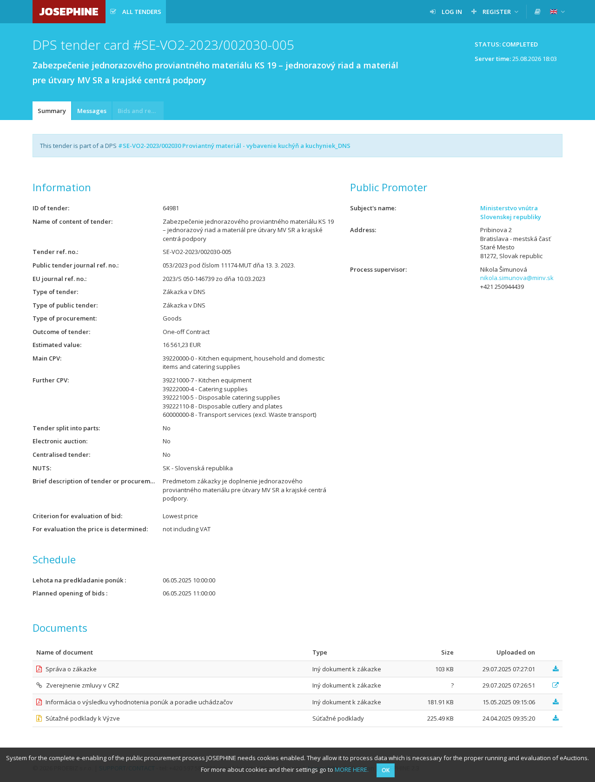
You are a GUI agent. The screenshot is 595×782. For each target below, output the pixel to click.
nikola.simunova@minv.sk (517, 278)
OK (386, 770)
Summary (52, 111)
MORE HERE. (352, 769)
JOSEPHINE (69, 11)
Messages (91, 111)
